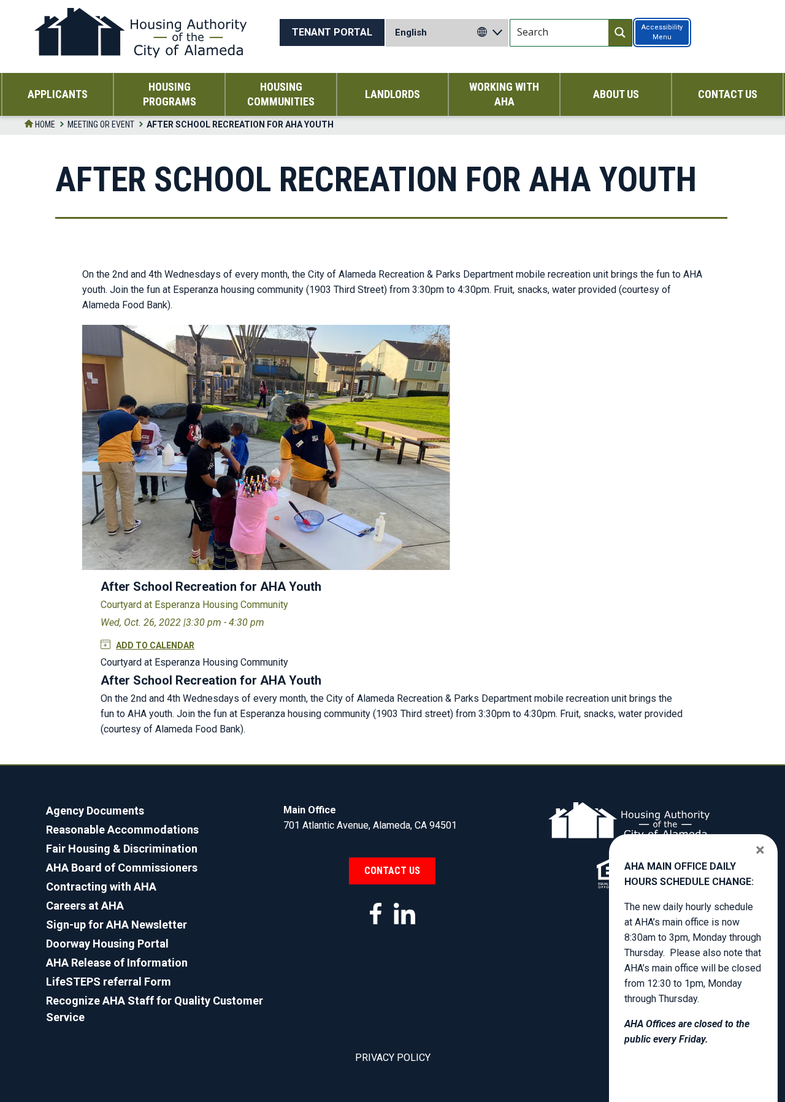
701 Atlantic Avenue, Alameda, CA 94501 (370, 825)
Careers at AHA (85, 905)
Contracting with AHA (101, 886)
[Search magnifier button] (620, 33)
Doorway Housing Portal (107, 943)
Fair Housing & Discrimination (121, 848)
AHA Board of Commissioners (121, 867)
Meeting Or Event (100, 124)
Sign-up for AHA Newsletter (116, 924)
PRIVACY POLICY (393, 1057)
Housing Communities (281, 94)
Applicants (58, 94)
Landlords (392, 94)
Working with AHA (504, 94)
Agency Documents (95, 810)
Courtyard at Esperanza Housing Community (194, 604)
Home (44, 124)
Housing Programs (169, 94)
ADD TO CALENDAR (155, 645)
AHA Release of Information (117, 962)
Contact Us (727, 94)
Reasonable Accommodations (122, 829)
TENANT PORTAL (332, 32)
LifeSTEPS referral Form (108, 981)
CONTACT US (392, 870)
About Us (616, 94)
